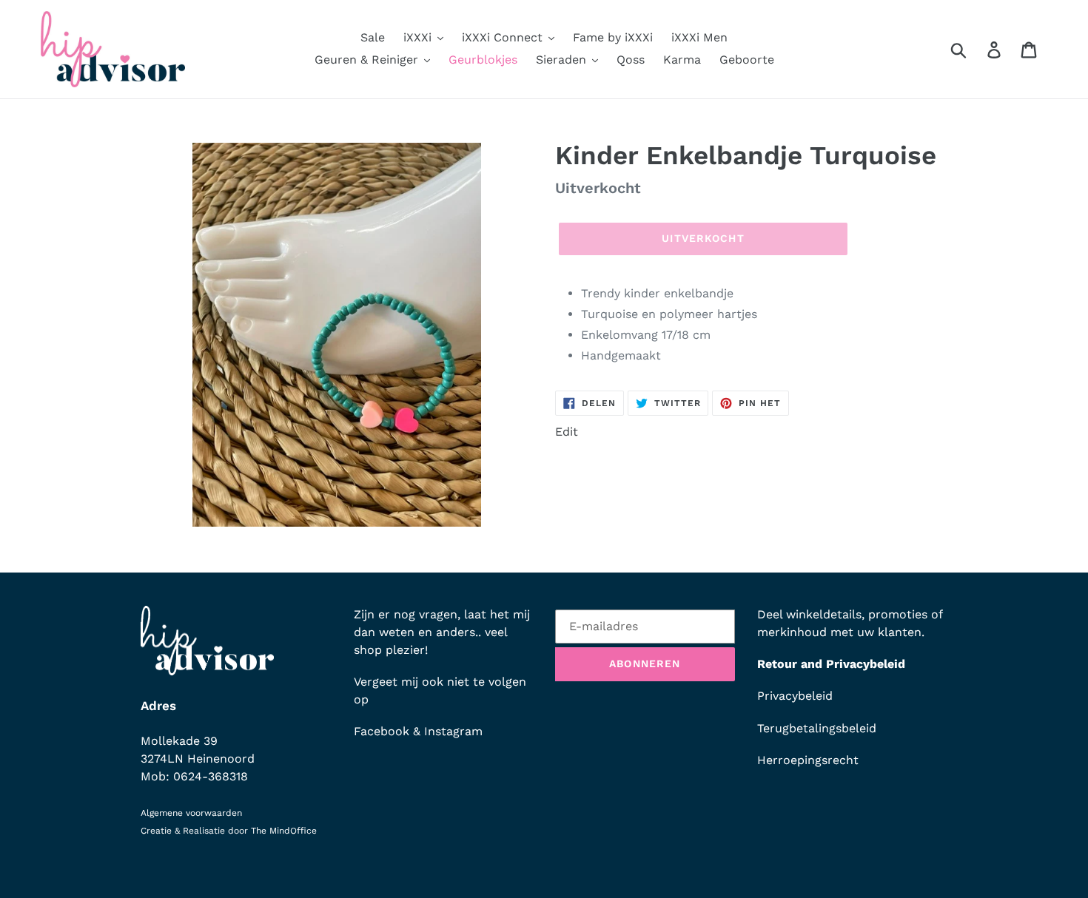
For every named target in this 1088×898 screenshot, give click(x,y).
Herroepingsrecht (808, 760)
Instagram (453, 731)
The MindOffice (284, 831)
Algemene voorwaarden (191, 813)
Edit (566, 432)
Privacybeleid (795, 696)
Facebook (381, 731)
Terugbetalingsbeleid (816, 728)
